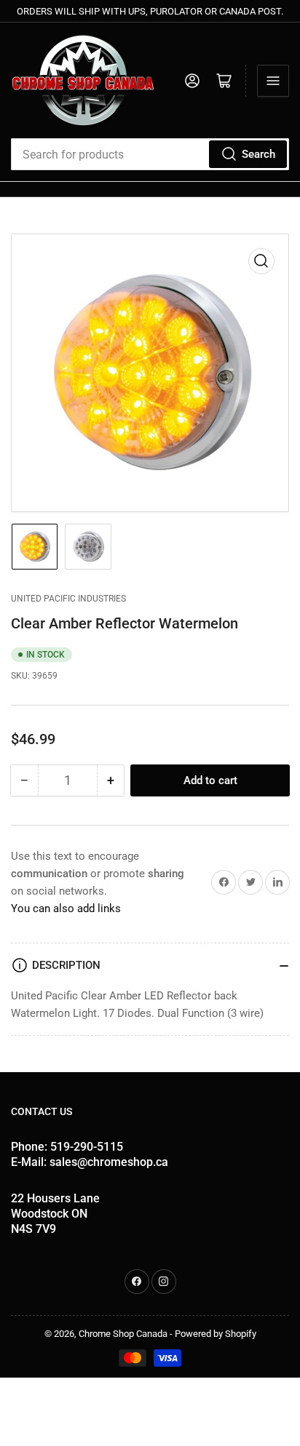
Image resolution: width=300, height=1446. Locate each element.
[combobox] (150, 154)
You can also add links (66, 908)
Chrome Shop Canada (123, 1333)
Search (258, 154)
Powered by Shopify (215, 1333)
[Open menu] (273, 81)
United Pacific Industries (68, 599)
